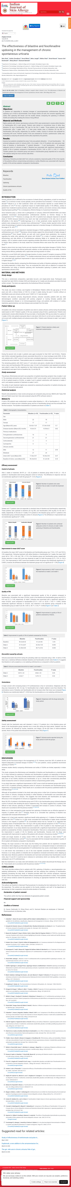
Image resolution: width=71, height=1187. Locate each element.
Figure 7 (45, 730)
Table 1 (48, 405)
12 (25, 256)
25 (38, 807)
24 (25, 821)
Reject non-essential (50, 1182)
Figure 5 (48, 606)
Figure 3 (40, 515)
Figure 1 (4, 320)
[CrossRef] (10, 923)
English (6, 33)
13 (13, 260)
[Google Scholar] (23, 923)
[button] (68, 14)
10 (16, 226)
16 (14, 789)
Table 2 (56, 606)
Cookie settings (36, 1182)
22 (17, 789)
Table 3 (55, 660)
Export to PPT (10, 348)
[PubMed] (16, 923)
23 (36, 807)
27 (62, 833)
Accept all (64, 1182)
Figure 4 (61, 562)
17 (33, 807)
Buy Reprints (35, 26)
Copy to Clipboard (8, 95)
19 (15, 789)
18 (14, 260)
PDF (63, 26)
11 (5, 244)
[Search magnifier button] (62, 11)
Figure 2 (38, 477)
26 (61, 833)
